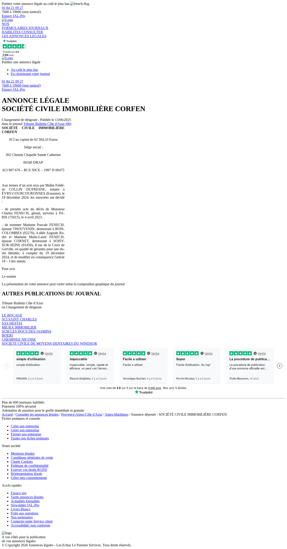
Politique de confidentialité (29, 466)
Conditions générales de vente (32, 457)
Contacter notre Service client (31, 521)
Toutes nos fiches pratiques (30, 438)
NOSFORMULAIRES (15, 26)
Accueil (7, 414)
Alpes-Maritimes (116, 414)
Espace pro (18, 493)
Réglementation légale (26, 474)
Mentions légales (23, 453)
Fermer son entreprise (26, 434)
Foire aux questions (24, 513)
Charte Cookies (22, 461)
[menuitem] (148, 70)
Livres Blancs (20, 509)
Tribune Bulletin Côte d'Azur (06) (47, 124)
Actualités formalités (25, 501)
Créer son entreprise (25, 426)
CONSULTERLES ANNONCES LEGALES (24, 34)
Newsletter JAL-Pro (25, 505)
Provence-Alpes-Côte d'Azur (81, 414)
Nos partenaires (22, 517)
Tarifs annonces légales (27, 497)
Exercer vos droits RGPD (29, 470)
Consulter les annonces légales (37, 414)
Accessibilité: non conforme (30, 525)
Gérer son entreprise (25, 430)
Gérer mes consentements (29, 478)
